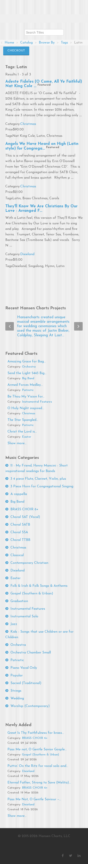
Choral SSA (19, 532)
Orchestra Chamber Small (30, 652)
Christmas (28, 124)
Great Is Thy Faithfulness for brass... (35, 733)
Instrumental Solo (24, 616)
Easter (26, 436)
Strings (15, 691)
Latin (41, 136)
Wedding (17, 698)
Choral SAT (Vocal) (25, 517)
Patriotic (28, 390)
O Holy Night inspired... (25, 408)
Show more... (16, 443)
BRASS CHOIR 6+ (24, 509)
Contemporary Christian (29, 563)
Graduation (19, 601)
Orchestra (29, 366)
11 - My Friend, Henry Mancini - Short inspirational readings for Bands (36, 468)
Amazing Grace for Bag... (26, 361)
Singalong (35, 266)
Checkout (16, 50)
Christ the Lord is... (22, 431)
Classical (17, 555)
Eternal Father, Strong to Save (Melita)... (39, 782)
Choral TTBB (20, 540)
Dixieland (27, 254)
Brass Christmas (35, 198)
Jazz (13, 624)
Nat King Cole (23, 136)
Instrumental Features (37, 401)
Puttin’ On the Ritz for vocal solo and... (37, 766)
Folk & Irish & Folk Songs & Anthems (38, 586)
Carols (54, 198)
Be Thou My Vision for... (25, 396)
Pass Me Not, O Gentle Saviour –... (34, 799)
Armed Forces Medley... (25, 385)
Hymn (49, 266)
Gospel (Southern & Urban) (31, 593)
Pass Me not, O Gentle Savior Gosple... (37, 749)
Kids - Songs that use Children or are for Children (39, 634)
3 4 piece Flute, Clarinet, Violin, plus (38, 479)
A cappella (18, 494)
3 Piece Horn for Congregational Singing (41, 486)
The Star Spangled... (22, 420)
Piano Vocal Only (23, 668)
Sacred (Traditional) (25, 683)
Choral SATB (20, 524)
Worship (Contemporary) (30, 706)
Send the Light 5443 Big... (26, 373)
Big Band (28, 378)
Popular (16, 675)
